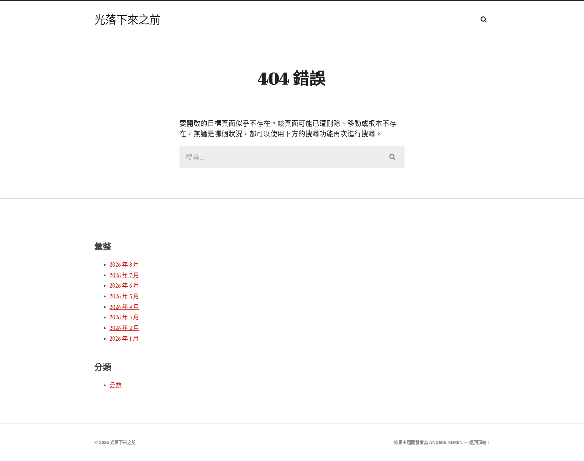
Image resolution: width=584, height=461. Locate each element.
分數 (115, 385)
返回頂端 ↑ (479, 442)
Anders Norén (446, 442)
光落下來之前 (127, 19)
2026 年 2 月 (124, 328)
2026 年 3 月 (124, 317)
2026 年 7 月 (124, 275)
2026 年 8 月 (124, 265)
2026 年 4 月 (124, 307)
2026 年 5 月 (124, 296)
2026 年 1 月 (124, 339)
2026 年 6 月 (124, 286)
